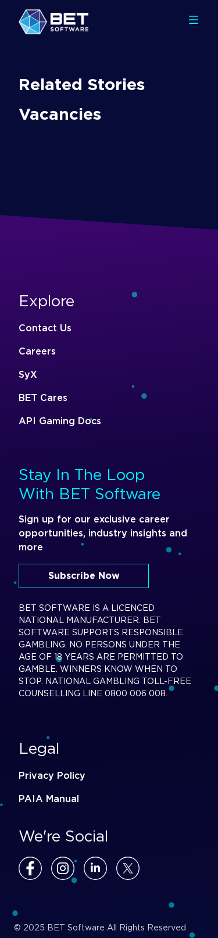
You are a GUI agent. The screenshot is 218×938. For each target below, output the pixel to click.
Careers (37, 351)
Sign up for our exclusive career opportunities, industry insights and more (103, 533)
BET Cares (43, 397)
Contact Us (45, 328)
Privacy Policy (52, 775)
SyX (28, 374)
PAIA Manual (49, 798)
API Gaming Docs (60, 421)
